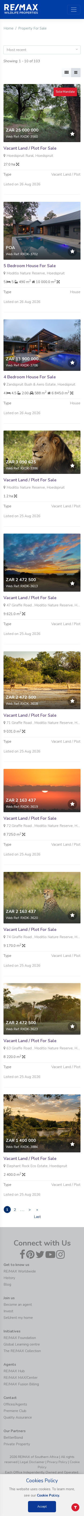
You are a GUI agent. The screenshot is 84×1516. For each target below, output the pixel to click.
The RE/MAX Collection (22, 1351)
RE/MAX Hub (14, 1371)
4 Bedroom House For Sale (30, 377)
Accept (42, 1507)
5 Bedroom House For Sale (30, 266)
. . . (22, 1209)
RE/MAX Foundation (20, 1337)
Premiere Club (15, 1411)
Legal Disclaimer (32, 1462)
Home (9, 28)
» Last (37, 1210)
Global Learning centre (22, 1344)
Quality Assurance (18, 1417)
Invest (8, 1311)
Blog (7, 1284)
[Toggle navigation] (73, 9)
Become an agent (18, 1304)
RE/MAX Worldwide (20, 1271)
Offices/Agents (15, 1404)
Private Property (17, 1444)
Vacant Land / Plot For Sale (30, 148)
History (9, 1278)
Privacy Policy (57, 1462)
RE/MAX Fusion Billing (21, 1384)
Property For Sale (32, 28)
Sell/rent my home (18, 1317)
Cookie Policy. (48, 1495)
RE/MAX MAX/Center (21, 1377)
